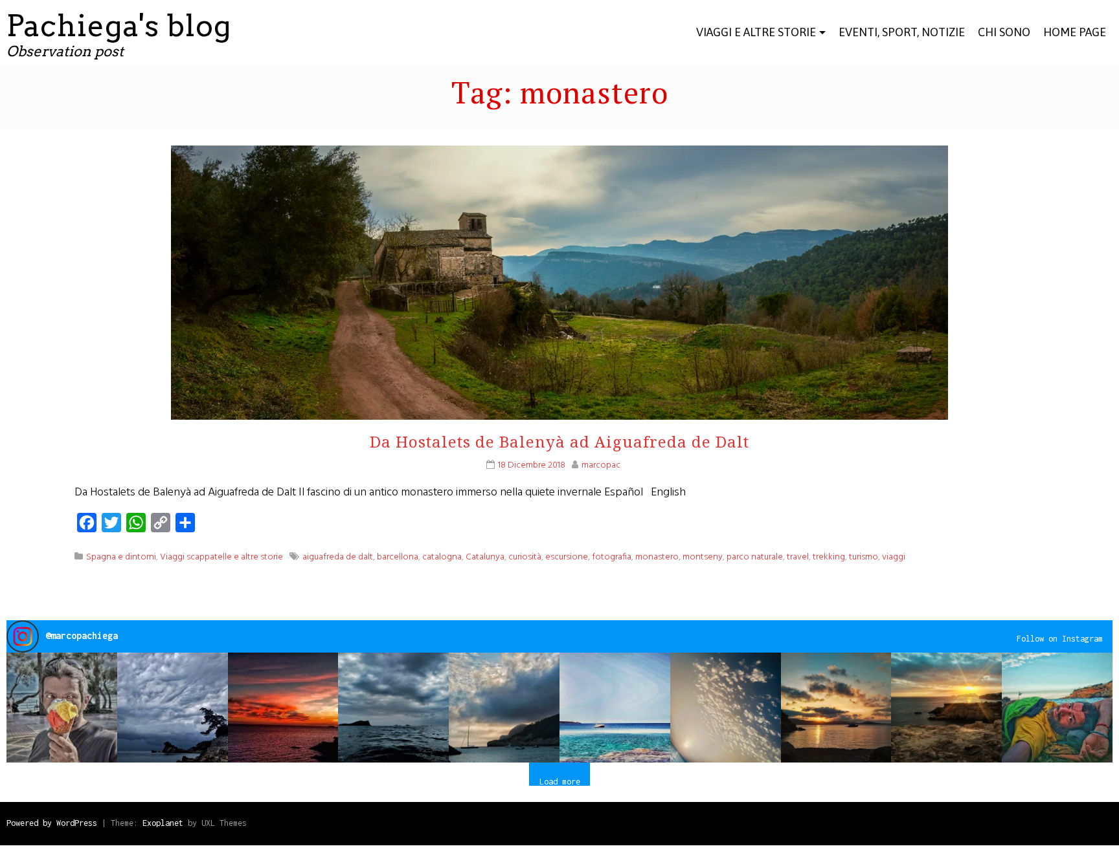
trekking (829, 557)
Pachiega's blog (118, 25)
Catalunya (485, 557)
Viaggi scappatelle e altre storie (221, 557)
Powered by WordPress (51, 823)
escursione (566, 557)
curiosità (524, 557)
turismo (863, 557)
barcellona (397, 557)
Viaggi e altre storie (756, 32)
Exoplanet (162, 823)
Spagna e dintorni (121, 557)
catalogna (442, 557)
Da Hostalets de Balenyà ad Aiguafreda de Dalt (559, 441)
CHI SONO (1004, 32)
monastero (657, 557)
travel (798, 557)
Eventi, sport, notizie (902, 32)
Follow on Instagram (1060, 639)
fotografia (611, 557)
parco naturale (755, 557)
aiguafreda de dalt (337, 557)
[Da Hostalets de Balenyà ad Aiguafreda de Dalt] (559, 310)
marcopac (601, 465)
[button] (61, 708)
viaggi (893, 557)
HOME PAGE (1074, 32)
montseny (703, 557)
